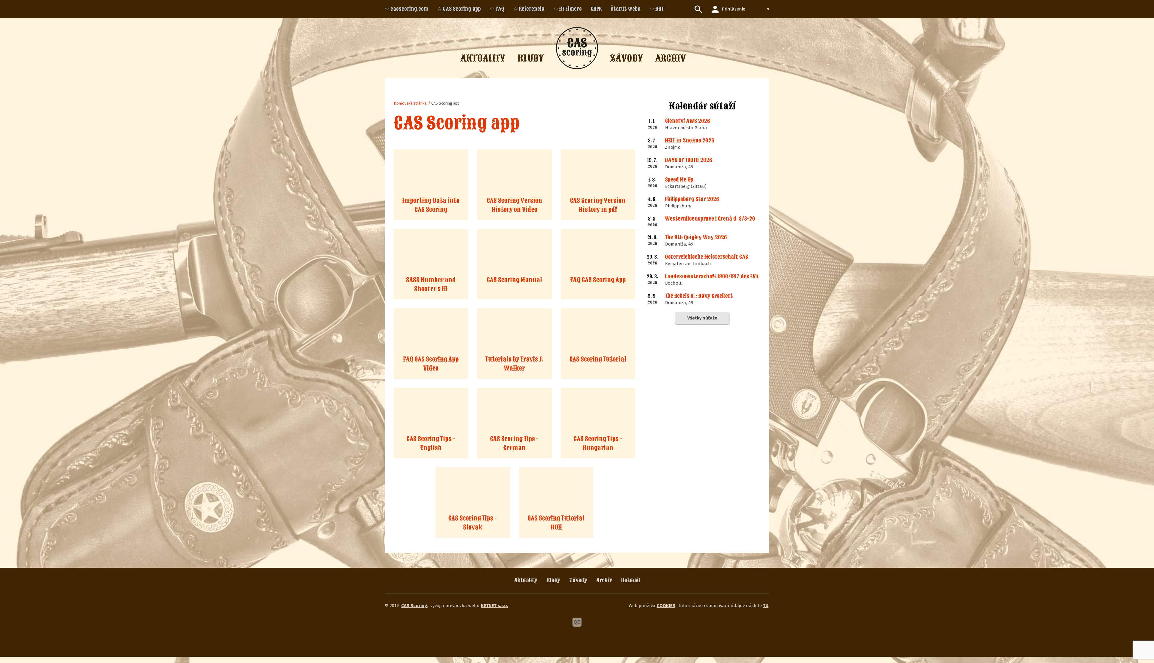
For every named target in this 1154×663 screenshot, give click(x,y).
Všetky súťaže (702, 318)
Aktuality (525, 580)
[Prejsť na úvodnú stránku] (577, 48)
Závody (578, 580)
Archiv (604, 580)
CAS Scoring (414, 605)
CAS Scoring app (445, 103)
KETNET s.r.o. (494, 605)
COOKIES (666, 605)
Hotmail (630, 580)
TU (765, 605)
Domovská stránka (410, 103)
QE (577, 622)
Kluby (553, 580)
